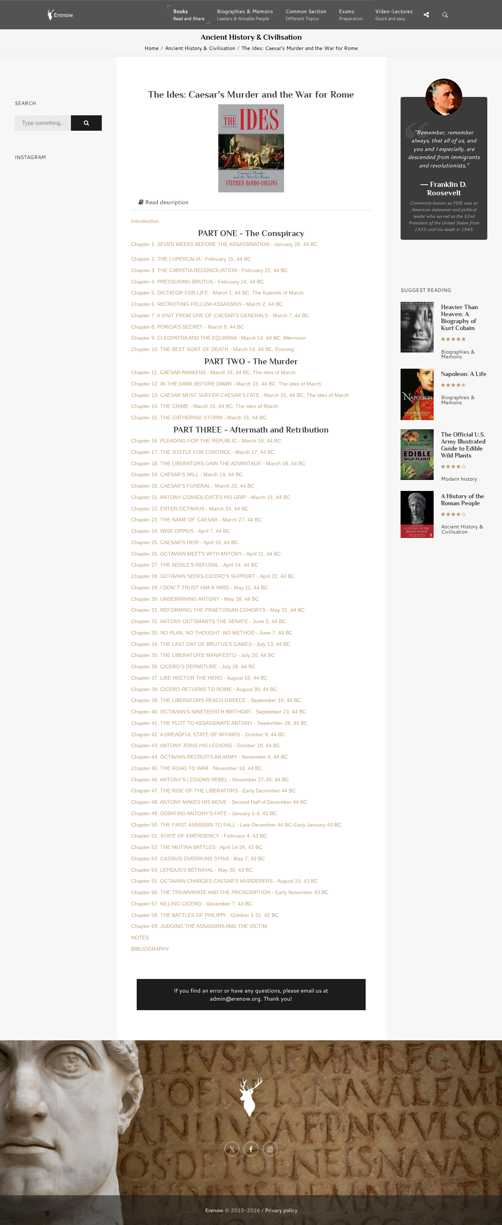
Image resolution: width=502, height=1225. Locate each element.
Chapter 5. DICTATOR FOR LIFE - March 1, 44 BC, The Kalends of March (217, 293)
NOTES (140, 937)
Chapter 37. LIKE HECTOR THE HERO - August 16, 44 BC (199, 678)
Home (151, 48)
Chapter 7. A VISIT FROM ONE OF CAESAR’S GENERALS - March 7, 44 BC (220, 315)
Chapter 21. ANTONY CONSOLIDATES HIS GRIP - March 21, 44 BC (210, 497)
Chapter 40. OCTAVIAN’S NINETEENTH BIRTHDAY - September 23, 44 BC (218, 712)
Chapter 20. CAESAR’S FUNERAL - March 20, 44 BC (192, 486)
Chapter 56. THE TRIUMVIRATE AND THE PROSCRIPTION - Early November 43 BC (230, 892)
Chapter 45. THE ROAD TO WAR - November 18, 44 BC (196, 768)
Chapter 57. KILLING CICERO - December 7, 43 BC (191, 904)
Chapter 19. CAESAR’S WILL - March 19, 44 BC (187, 474)
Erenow (214, 1210)
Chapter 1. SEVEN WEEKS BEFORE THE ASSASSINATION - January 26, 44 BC (224, 244)
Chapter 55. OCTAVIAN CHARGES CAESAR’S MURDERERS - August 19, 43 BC (224, 881)
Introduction (145, 221)
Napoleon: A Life (464, 374)
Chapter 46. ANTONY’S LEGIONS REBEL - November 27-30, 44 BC (210, 780)
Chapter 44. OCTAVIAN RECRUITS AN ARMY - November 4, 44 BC (209, 757)
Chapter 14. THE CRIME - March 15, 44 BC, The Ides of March (204, 406)
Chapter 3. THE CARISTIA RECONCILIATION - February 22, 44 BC (209, 270)
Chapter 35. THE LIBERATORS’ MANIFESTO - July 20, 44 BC (203, 655)
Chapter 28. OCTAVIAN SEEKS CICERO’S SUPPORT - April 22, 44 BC (213, 576)
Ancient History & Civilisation (200, 48)
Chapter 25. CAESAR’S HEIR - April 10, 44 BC (184, 542)
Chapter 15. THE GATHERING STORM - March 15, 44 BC (198, 417)
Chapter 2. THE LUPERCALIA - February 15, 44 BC (191, 259)
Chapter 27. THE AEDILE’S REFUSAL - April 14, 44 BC (194, 565)
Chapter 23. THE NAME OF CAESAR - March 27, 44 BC (196, 520)
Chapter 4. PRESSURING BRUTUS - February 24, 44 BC (197, 282)
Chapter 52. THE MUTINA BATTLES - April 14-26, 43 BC (196, 847)
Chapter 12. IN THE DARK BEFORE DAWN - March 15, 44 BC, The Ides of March (226, 384)
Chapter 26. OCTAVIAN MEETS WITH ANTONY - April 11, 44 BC (206, 554)
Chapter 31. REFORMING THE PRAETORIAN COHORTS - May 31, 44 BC (218, 610)
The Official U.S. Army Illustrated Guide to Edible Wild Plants (463, 445)
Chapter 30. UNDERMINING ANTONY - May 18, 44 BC (195, 599)
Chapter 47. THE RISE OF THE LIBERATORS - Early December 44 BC (213, 791)
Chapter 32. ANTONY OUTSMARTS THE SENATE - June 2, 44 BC (208, 621)
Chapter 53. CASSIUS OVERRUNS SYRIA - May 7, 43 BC (198, 858)
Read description (166, 202)
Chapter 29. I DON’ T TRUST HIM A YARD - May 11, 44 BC (199, 587)
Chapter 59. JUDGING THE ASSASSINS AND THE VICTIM (199, 926)
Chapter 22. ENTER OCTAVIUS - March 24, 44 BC (189, 509)
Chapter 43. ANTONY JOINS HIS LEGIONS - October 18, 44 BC (205, 745)
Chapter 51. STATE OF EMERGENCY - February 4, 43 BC (199, 836)
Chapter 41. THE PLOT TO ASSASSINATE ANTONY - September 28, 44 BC (219, 723)
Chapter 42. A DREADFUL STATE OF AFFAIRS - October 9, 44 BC (208, 734)
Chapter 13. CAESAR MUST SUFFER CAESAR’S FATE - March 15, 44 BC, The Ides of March (240, 395)
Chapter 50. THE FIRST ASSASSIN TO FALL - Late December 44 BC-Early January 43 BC (236, 825)
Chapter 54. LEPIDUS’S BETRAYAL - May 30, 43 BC (191, 870)
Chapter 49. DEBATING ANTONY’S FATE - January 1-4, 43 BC (204, 813)
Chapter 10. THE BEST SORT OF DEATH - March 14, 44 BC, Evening (212, 349)
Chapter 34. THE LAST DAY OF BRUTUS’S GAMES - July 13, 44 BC (210, 644)
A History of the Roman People (462, 500)
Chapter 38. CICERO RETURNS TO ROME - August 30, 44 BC (204, 689)
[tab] (251, 202)
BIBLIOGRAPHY (150, 949)
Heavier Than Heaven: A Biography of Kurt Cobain (459, 318)
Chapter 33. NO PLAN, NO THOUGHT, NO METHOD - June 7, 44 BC (212, 633)
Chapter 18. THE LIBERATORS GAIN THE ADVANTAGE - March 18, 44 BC (218, 463)
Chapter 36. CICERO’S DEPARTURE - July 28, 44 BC (193, 666)
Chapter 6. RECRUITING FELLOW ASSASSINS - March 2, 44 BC (207, 304)
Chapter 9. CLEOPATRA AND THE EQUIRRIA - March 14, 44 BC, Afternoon (218, 338)
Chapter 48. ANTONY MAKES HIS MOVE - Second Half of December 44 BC (219, 802)
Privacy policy (281, 1210)
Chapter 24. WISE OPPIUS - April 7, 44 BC (180, 531)
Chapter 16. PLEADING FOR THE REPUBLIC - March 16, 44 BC (206, 441)
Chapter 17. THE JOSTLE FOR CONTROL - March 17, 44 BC (203, 452)
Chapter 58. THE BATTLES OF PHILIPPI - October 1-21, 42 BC (205, 915)
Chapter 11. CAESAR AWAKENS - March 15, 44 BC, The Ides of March (213, 372)
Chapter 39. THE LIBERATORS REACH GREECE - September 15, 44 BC (216, 700)
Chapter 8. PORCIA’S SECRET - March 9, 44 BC (187, 327)
